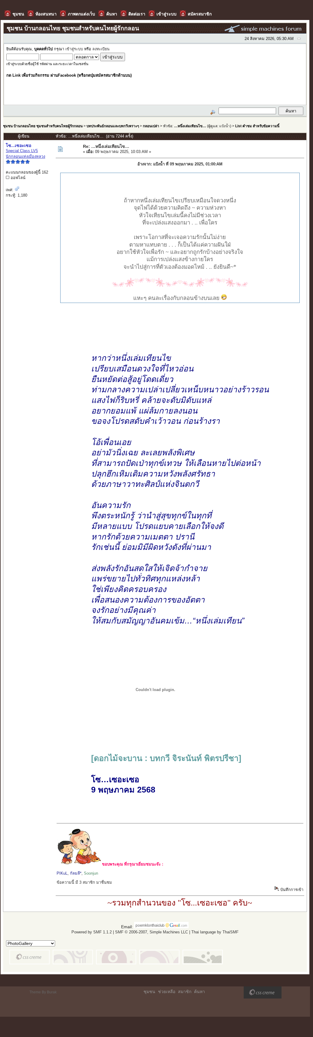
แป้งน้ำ (224, 126)
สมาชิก (184, 991)
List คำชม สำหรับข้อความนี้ (257, 126)
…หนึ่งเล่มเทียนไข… (190, 126)
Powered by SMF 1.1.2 (91, 932)
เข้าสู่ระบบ (74, 49)
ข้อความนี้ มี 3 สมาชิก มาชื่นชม (84, 882)
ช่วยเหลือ (166, 991)
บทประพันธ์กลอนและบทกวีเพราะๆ (113, 126)
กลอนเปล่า (151, 126)
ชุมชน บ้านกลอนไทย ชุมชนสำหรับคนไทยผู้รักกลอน (43, 126)
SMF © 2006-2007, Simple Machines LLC (151, 932)
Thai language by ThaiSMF (215, 932)
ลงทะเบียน (101, 49)
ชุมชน (149, 991)
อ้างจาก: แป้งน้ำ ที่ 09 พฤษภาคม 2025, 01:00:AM (179, 164)
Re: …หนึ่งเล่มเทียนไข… (106, 146)
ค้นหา (199, 991)
